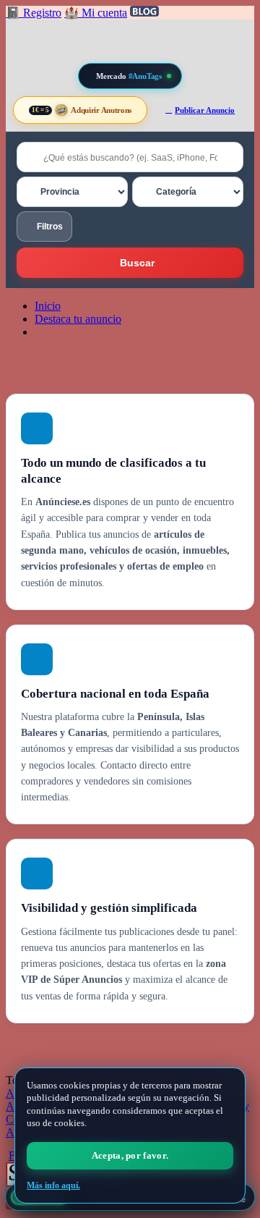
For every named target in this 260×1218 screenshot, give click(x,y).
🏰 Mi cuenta (95, 13)
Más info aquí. (53, 1185)
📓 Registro (33, 13)
